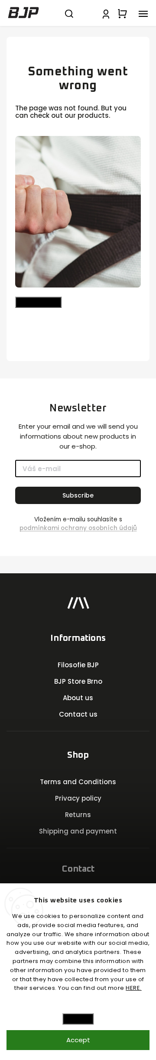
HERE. (134, 988)
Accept (78, 1039)
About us (78, 697)
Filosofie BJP (78, 664)
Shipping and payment (78, 831)
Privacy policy (78, 798)
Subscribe (78, 495)
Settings (78, 1019)
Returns (78, 814)
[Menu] (143, 13)
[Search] (68, 12)
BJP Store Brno (78, 681)
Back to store (38, 302)
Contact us (78, 714)
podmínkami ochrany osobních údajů (78, 528)
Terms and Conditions (78, 781)
